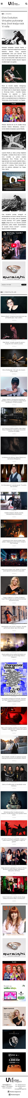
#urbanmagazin (15, 1094)
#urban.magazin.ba (15, 1091)
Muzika (8, 14)
